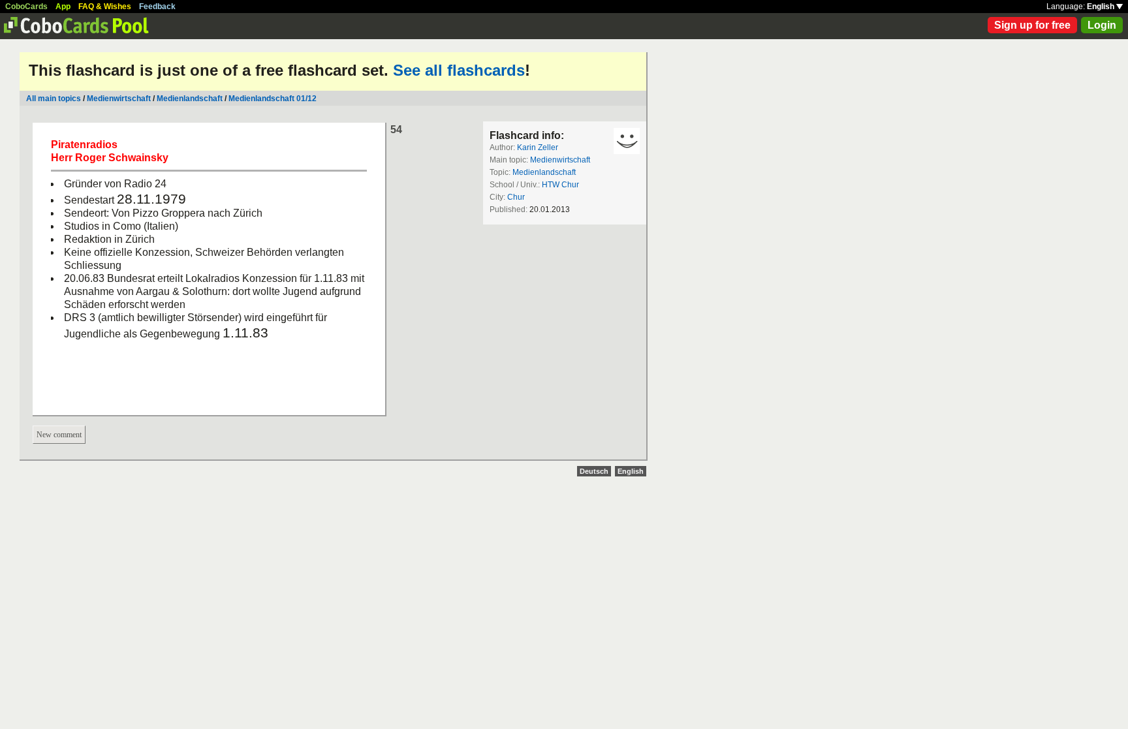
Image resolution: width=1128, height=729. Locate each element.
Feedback (157, 6)
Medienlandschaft (190, 98)
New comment (59, 434)
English (1101, 6)
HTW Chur (560, 184)
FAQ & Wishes (104, 6)
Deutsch (594, 471)
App (62, 6)
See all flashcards (459, 70)
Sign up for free (1032, 25)
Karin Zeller (537, 147)
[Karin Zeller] (627, 141)
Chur (516, 197)
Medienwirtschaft (119, 98)
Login (1102, 25)
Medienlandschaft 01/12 (272, 98)
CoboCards (26, 6)
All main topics (53, 98)
